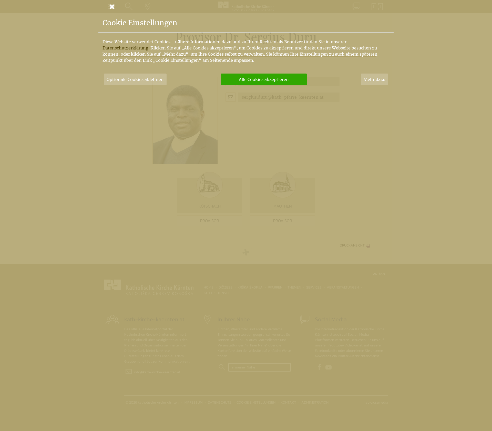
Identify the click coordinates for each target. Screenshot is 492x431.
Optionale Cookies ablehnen (135, 79)
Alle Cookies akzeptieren (264, 79)
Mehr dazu (374, 79)
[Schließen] (246, 6)
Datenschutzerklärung (125, 47)
